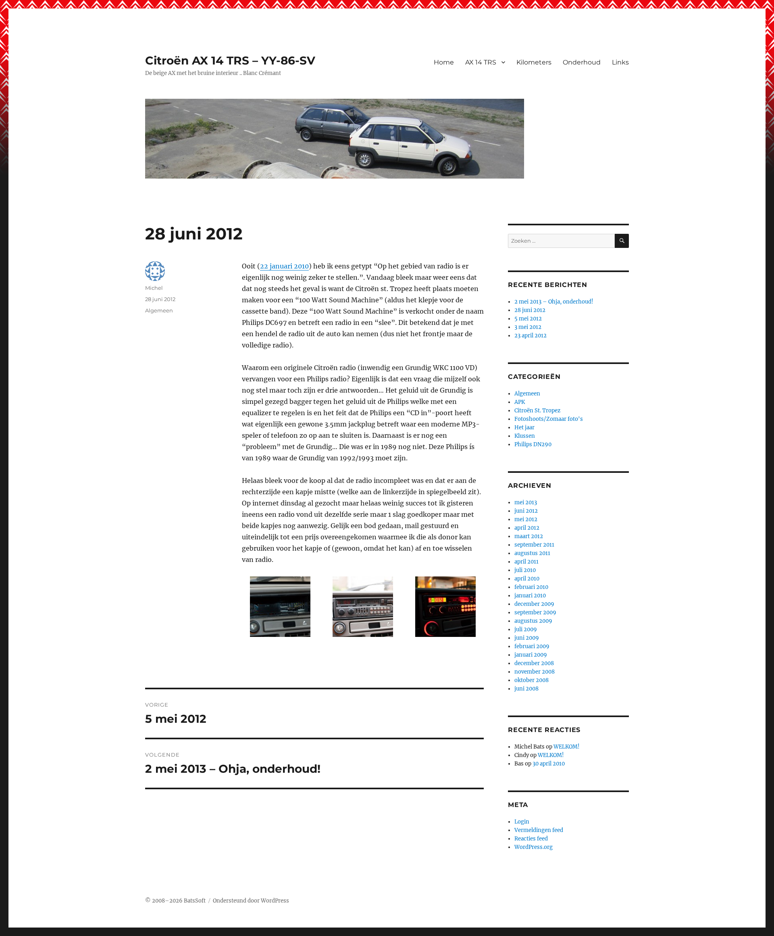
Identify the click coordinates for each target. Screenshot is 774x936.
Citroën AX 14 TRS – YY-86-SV (230, 60)
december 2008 (534, 663)
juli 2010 (525, 570)
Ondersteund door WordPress (251, 900)
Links (620, 62)
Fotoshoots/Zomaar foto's (548, 419)
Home (444, 62)
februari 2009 (531, 646)
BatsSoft (195, 900)
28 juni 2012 (529, 310)
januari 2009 (530, 654)
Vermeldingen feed (538, 830)
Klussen (524, 436)
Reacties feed (531, 838)
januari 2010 (530, 595)
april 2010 (526, 578)
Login (521, 821)
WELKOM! (566, 746)
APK (519, 402)
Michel (154, 288)
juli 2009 (525, 629)
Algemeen (159, 310)
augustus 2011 (532, 553)
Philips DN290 (532, 444)
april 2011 (526, 561)
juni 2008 (526, 688)
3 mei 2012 (527, 327)
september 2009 (535, 612)
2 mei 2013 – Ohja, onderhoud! (553, 301)
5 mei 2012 (528, 318)
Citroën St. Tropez (537, 410)
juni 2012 (526, 511)
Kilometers (533, 62)
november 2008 (534, 671)
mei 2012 (525, 519)
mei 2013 (525, 502)
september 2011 (534, 544)
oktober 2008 (531, 680)
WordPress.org (533, 847)
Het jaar (524, 427)
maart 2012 (528, 536)
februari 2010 (531, 587)
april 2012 (526, 527)
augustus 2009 (533, 621)
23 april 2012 (530, 335)
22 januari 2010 (284, 266)
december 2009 (534, 604)
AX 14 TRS (480, 62)
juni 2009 (526, 637)
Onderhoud (582, 62)
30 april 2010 (549, 763)
